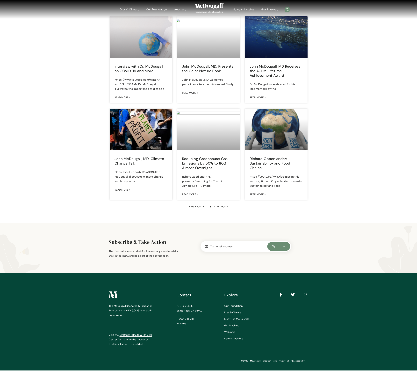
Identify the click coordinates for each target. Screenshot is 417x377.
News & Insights (243, 9)
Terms (274, 361)
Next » (224, 206)
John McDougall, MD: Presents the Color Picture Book (207, 68)
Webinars (180, 9)
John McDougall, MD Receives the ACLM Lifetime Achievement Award (275, 71)
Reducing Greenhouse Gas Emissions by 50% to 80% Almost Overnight (205, 163)
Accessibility (299, 361)
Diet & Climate (129, 9)
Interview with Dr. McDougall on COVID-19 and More (139, 68)
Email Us (181, 323)
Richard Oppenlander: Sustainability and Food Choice (270, 163)
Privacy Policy (285, 361)
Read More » (122, 97)
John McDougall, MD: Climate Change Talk (139, 161)
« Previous (195, 206)
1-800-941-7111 (185, 318)
